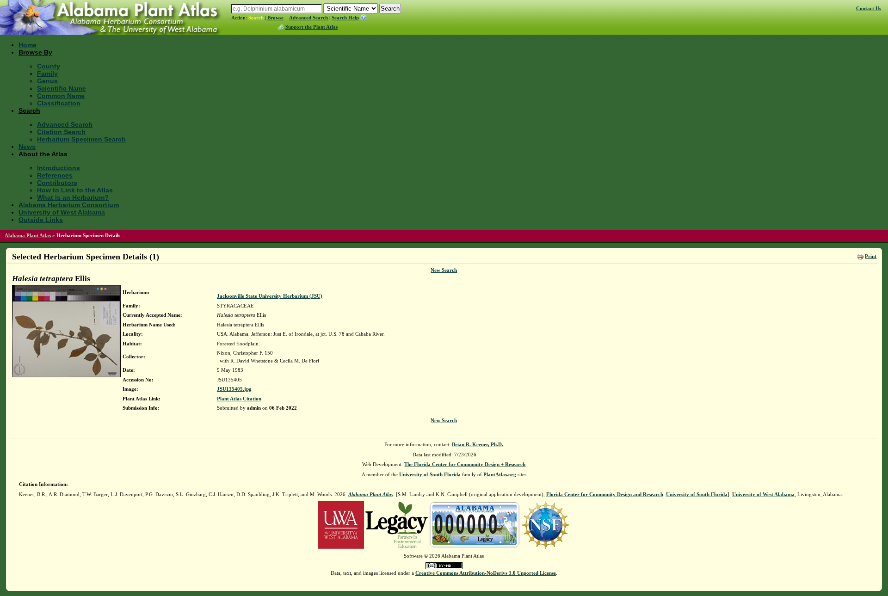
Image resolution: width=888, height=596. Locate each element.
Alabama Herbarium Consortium (68, 205)
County (48, 66)
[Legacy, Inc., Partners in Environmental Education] (396, 524)
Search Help (345, 17)
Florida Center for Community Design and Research (604, 494)
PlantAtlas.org (499, 474)
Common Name (61, 95)
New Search (444, 270)
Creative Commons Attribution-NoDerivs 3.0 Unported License (485, 573)
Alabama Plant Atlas (28, 235)
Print (870, 256)
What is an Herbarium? (73, 197)
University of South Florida (430, 474)
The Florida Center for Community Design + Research (464, 464)
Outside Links (40, 219)
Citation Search (61, 131)
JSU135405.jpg (234, 389)
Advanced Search (308, 17)
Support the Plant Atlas (311, 27)
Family (47, 73)
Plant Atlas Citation (239, 398)
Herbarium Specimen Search (81, 139)
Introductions (58, 168)
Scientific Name (61, 88)
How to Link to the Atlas (75, 190)
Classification (58, 103)
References (55, 175)
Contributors (57, 182)
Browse (275, 17)
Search (256, 17)
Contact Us (868, 8)
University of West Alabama (61, 212)
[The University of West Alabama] (341, 524)
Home (27, 45)
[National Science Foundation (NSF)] (545, 524)
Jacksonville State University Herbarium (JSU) (269, 296)
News (27, 146)
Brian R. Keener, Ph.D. (477, 444)
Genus (47, 81)
